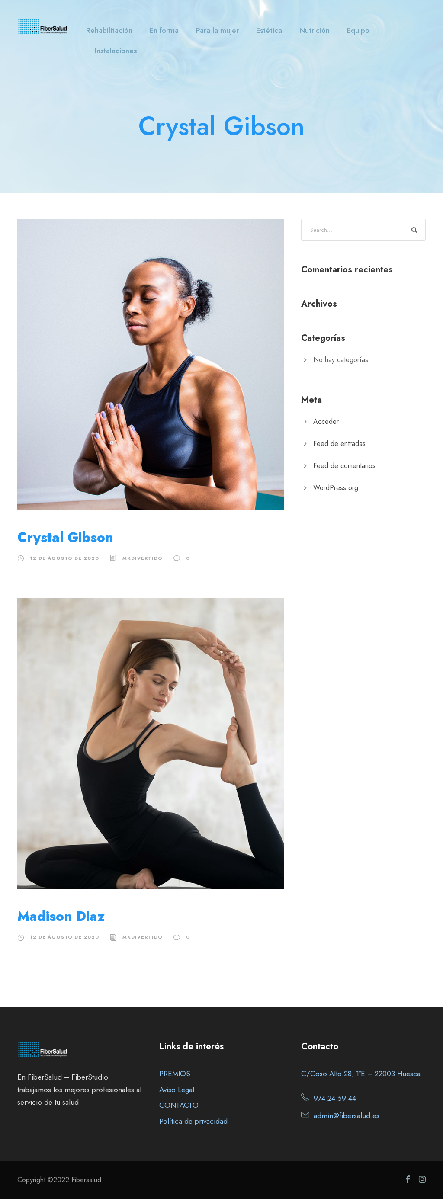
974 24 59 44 (335, 1098)
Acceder (326, 421)
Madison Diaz (61, 916)
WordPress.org (335, 488)
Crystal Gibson (65, 537)
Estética (269, 30)
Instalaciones (116, 50)
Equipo (358, 30)
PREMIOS (174, 1073)
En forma (164, 30)
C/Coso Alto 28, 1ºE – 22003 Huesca (361, 1073)
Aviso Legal (176, 1089)
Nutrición (314, 30)
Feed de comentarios (344, 466)
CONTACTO (179, 1105)
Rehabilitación (109, 30)
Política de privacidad (193, 1121)
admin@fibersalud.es (346, 1115)
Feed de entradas (339, 444)
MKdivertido (142, 558)
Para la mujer (217, 30)
